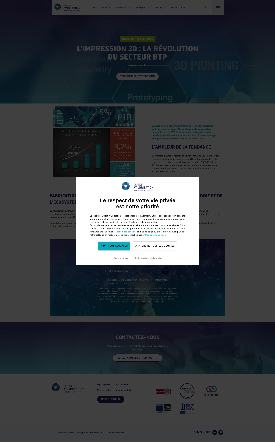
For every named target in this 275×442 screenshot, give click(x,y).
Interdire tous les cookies (156, 246)
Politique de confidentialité (148, 258)
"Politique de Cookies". (155, 235)
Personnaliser (121, 258)
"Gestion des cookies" (125, 231)
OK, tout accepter (115, 246)
